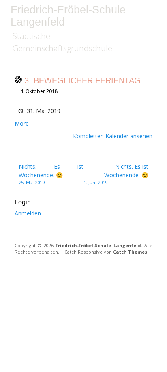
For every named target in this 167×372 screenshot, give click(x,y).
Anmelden (28, 213)
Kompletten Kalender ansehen (112, 136)
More (22, 123)
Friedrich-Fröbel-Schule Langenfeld (68, 16)
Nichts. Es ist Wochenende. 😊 (51, 174)
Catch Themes (130, 252)
